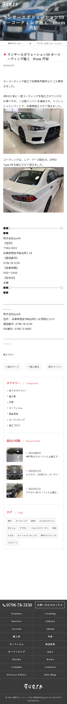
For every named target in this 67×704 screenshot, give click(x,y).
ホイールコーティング (27, 535)
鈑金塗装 (13, 413)
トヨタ (11, 535)
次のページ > (54, 366)
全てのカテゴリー (18, 390)
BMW (33, 521)
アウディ (23, 528)
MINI (54, 528)
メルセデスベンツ (47, 521)
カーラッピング (17, 419)
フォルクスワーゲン (40, 528)
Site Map (50, 674)
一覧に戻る (33, 366)
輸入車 (12, 396)
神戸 (10, 521)
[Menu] (62, 3)
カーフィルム (15, 408)
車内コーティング (48, 535)
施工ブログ (8, 354)
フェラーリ (13, 542)
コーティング (21, 521)
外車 (11, 402)
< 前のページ (12, 366)
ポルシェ (12, 528)
